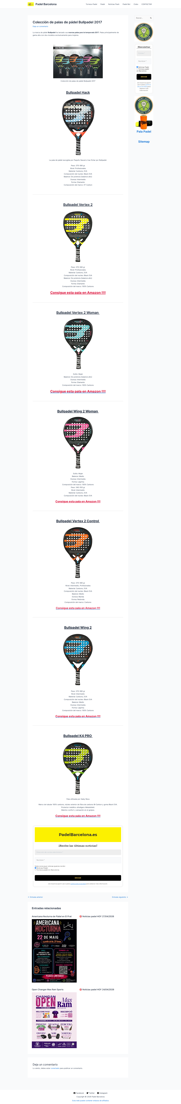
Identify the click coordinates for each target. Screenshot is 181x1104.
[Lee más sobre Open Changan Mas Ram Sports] (54, 1020)
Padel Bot (126, 4)
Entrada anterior (35, 897)
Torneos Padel (91, 4)
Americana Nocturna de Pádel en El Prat (52, 916)
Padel (102, 4)
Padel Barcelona (46, 4)
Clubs (136, 4)
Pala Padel (144, 131)
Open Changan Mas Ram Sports (47, 989)
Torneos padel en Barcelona (47, 870)
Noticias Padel (42, 868)
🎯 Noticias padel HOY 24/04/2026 (96, 989)
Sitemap (144, 141)
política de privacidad (78, 884)
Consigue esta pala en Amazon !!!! (78, 293)
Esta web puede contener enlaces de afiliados (90, 1101)
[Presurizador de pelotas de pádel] (143, 122)
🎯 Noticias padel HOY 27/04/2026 (96, 916)
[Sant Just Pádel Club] (143, 32)
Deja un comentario (40, 26)
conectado (55, 1068)
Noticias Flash (113, 4)
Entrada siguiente (120, 897)
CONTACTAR (147, 4)
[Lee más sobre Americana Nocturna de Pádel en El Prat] (54, 951)
